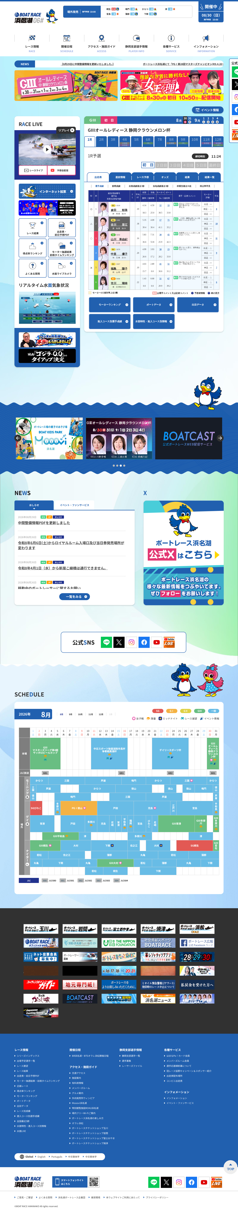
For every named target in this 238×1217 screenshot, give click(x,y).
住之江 (133, 845)
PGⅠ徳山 (77, 808)
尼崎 (112, 823)
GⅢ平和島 (59, 836)
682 (170, 773)
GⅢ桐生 (43, 845)
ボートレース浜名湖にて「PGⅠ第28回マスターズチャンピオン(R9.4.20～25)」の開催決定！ (137, 64)
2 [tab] (117, 466)
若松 (39, 855)
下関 (107, 845)
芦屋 (103, 780)
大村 (75, 845)
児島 (150, 808)
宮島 (194, 808)
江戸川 (173, 808)
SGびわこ (36, 808)
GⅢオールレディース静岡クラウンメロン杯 (213, 750)
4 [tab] (124, 466)
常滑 (42, 823)
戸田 (115, 808)
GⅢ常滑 (176, 823)
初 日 (148, 165)
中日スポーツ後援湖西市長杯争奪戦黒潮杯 (109, 750)
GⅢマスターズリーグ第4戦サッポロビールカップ (45, 750)
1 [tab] (114, 466)
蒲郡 (109, 855)
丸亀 (142, 855)
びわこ (149, 824)
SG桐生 (195, 845)
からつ (39, 780)
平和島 (216, 806)
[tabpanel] (189, 438)
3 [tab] (121, 466)
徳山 (133, 788)
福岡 (130, 822)
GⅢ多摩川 (200, 822)
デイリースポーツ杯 (170, 750)
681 (45, 773)
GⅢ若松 (216, 845)
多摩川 (57, 806)
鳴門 (133, 780)
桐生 (115, 871)
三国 (66, 780)
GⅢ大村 (113, 863)
